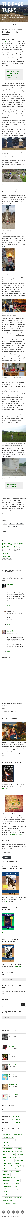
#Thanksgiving (7, 1197)
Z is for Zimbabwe (15, 1116)
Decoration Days (15, 1110)
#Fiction (5, 1157)
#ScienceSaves (16, 1183)
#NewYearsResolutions (9, 1177)
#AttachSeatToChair (9, 1140)
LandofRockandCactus (9, 1203)
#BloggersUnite (8, 1148)
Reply (8, 605)
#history (16, 1163)
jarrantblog (10, 631)
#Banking (19, 1140)
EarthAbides (18, 570)
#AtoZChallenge (8, 1137)
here (7, 901)
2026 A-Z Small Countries (16, 834)
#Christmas (6, 1151)
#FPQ (11, 1160)
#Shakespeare (7, 1186)
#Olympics (6, 1180)
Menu (14, 24)
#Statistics (6, 1192)
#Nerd (18, 1171)
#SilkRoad (6, 1189)
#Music (12, 1171)
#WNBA (12, 1200)
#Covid (5, 1154)
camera (5, 41)
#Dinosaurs (20, 1154)
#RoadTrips (6, 1183)
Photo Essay (13, 568)
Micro (6, 568)
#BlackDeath (7, 1143)
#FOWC (7, 570)
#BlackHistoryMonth (9, 1146)
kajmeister (19, 29)
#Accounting (7, 1134)
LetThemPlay (9, 571)
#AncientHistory (17, 1134)
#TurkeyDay (17, 1197)
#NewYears (6, 1174)
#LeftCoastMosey (17, 1169)
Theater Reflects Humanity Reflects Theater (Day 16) (7, 555)
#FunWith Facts (7, 1163)
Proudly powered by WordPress (10, 1216)
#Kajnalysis (19, 1166)
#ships (15, 1186)
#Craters (12, 1154)
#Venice (5, 1200)
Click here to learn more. (9, 932)
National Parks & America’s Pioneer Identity (18, 545)
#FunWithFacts (19, 1160)
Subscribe (7, 857)
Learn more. (17, 966)
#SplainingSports (16, 1189)
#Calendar (18, 1148)
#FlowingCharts (15, 1157)
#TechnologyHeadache (10, 1194)
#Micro (11, 570)
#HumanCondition (8, 1166)
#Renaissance (16, 1180)
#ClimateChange (17, 1151)
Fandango (10, 584)
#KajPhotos (6, 1169)
